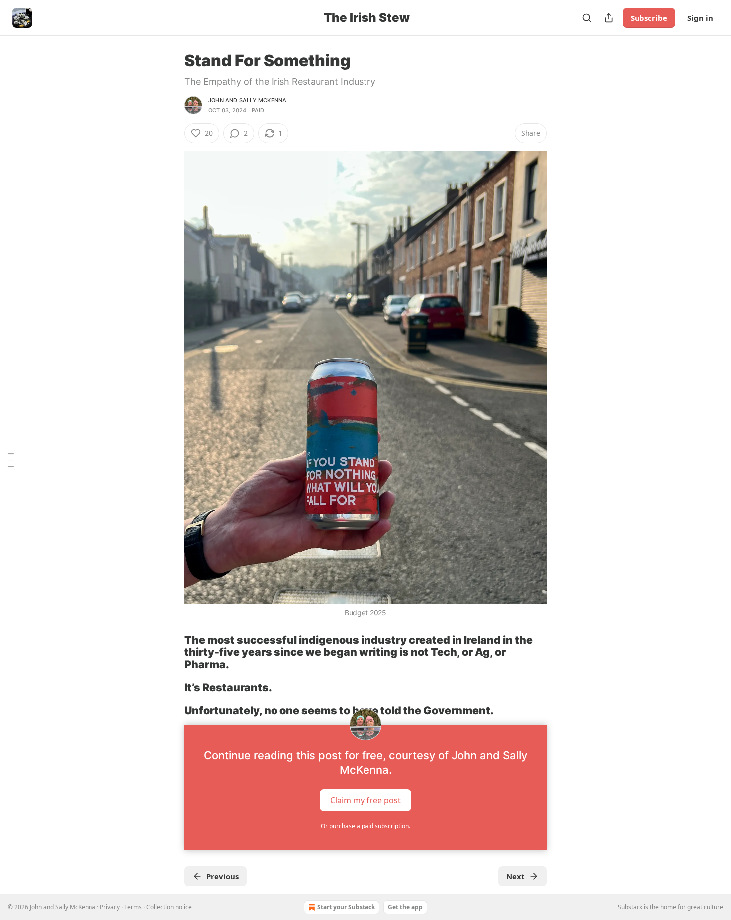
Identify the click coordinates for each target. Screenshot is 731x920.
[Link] (171, 652)
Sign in (700, 18)
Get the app (405, 907)
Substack (630, 907)
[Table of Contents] (11, 460)
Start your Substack (346, 907)
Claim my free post (365, 799)
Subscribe (649, 18)
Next (515, 876)
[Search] (587, 18)
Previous (222, 876)
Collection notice (169, 907)
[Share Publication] (609, 18)
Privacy (110, 907)
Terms (133, 907)
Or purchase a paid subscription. (365, 826)
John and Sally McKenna (247, 100)
